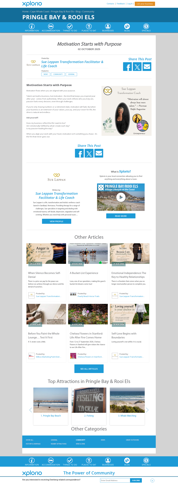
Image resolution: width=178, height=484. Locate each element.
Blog (78, 11)
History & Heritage (33, 444)
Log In (130, 3)
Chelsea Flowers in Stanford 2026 (90, 357)
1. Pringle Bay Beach (51, 415)
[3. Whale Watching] (127, 400)
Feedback (121, 3)
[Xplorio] (34, 4)
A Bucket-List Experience (84, 273)
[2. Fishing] (89, 400)
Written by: (56, 190)
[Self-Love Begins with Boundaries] (129, 314)
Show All (29, 440)
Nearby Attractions (58, 444)
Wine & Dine (80, 444)
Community (88, 11)
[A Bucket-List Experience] (88, 253)
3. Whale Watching (127, 415)
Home (25, 11)
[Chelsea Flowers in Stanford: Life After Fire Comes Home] (88, 314)
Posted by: (45, 58)
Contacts (110, 3)
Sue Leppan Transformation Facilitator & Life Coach (72, 63)
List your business (145, 4)
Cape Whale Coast (39, 11)
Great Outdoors (132, 440)
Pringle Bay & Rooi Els (62, 11)
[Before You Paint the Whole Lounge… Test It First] (46, 314)
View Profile (56, 221)
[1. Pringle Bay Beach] (50, 400)
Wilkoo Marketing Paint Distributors (49, 357)
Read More (121, 215)
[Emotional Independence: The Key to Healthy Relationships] (129, 253)
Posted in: (45, 71)
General (71, 74)
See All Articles (89, 368)
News (46, 74)
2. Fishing (89, 415)
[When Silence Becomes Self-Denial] (46, 253)
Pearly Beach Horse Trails (88, 296)
